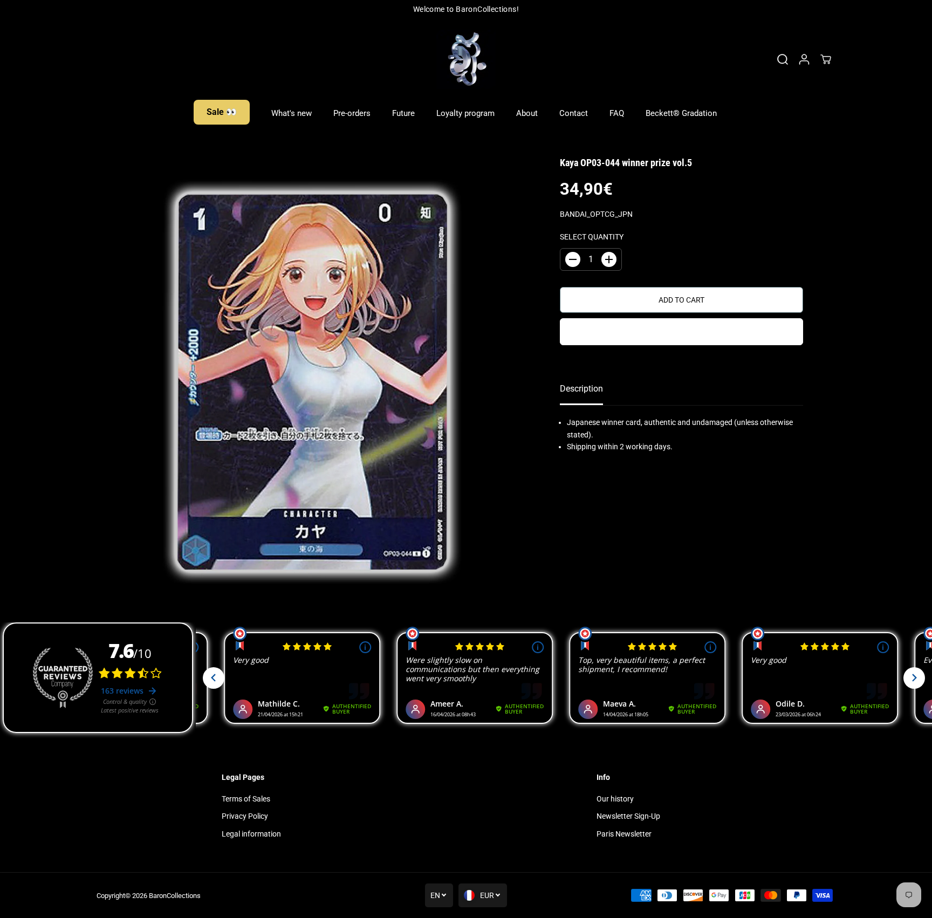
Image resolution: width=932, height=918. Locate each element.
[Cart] (825, 59)
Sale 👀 (222, 112)
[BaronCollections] (466, 59)
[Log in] (804, 59)
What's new (291, 113)
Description (581, 388)
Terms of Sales (246, 798)
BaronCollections (175, 896)
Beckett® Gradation (681, 113)
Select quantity (591, 236)
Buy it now (681, 331)
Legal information (251, 834)
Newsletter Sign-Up (628, 816)
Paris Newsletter (624, 834)
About (527, 113)
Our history (615, 798)
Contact (573, 113)
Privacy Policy (245, 816)
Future (403, 113)
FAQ (616, 113)
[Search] (782, 59)
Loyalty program (465, 113)
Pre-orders (352, 113)
